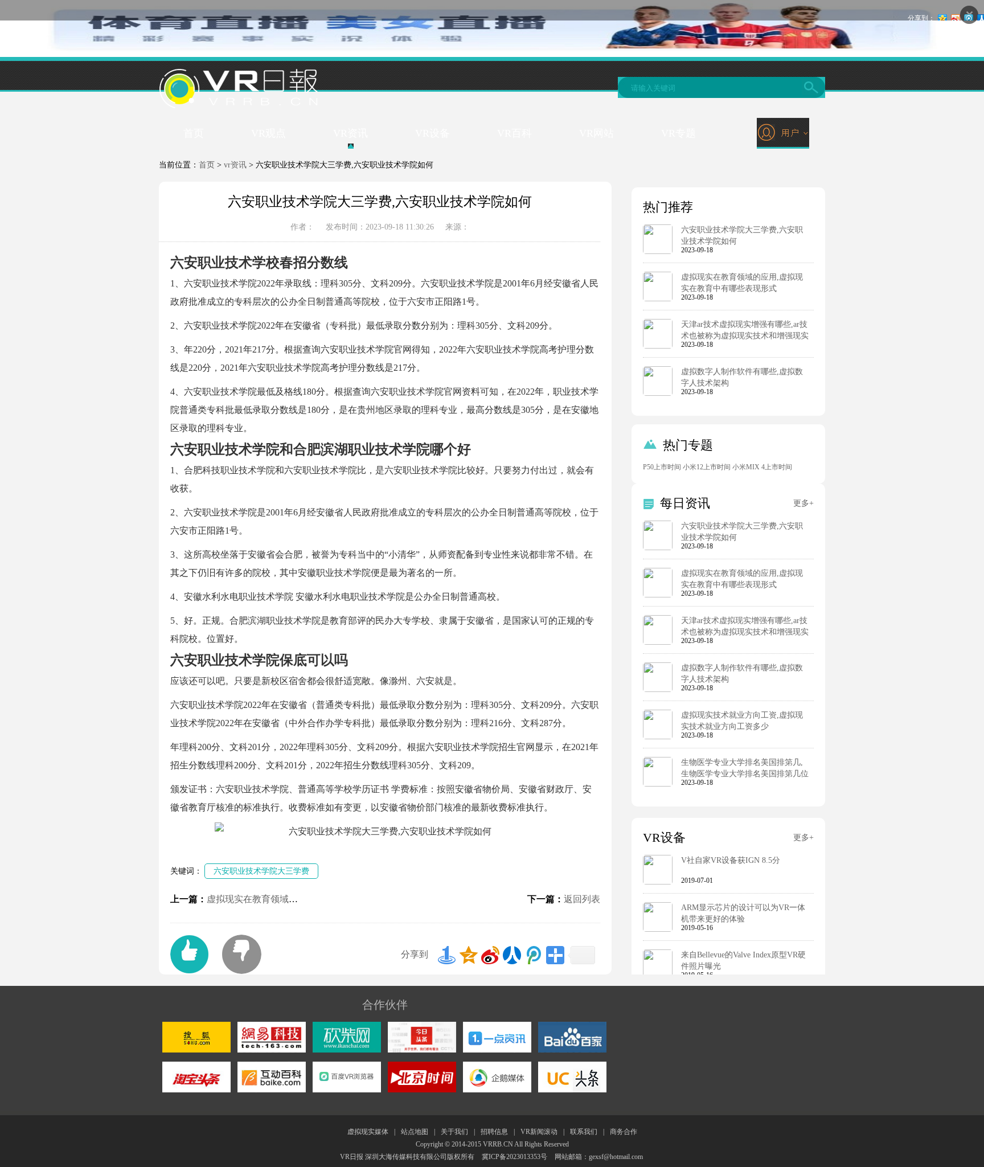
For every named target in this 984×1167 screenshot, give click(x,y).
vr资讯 (235, 165)
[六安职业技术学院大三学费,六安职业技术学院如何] (658, 252)
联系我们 (583, 1132)
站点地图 (414, 1132)
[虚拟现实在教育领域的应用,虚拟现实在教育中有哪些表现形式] (658, 299)
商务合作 (623, 1132)
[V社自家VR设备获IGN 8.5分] (658, 882)
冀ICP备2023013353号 (514, 1157)
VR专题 (678, 133)
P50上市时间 (662, 467)
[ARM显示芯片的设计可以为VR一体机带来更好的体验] (658, 929)
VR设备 (432, 133)
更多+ (803, 503)
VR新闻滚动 (538, 1132)
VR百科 (514, 133)
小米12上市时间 (707, 467)
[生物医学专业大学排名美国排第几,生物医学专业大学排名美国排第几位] (658, 784)
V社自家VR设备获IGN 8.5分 (730, 860)
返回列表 (582, 899)
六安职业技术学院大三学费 (261, 871)
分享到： (921, 18)
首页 (193, 133)
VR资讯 (350, 133)
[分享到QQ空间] (469, 955)
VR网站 (596, 133)
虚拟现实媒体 (367, 1132)
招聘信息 (494, 1132)
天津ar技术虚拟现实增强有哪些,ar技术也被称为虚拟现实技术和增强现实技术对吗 (745, 335)
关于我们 (454, 1132)
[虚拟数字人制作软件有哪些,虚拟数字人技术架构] (658, 394)
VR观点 (268, 133)
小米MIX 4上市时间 (762, 467)
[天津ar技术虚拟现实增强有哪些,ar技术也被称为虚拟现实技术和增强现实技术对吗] (658, 346)
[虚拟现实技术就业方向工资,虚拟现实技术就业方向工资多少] (658, 737)
